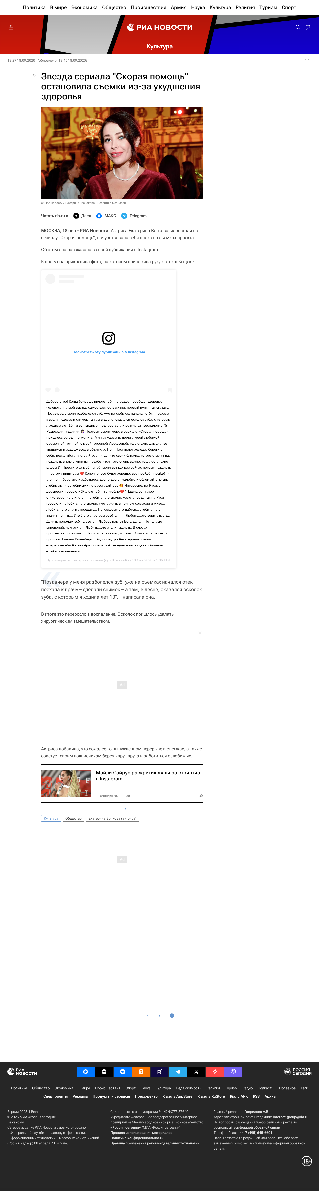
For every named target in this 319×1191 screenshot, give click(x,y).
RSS (256, 1096)
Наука (146, 1088)
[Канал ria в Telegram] (178, 1072)
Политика (19, 1088)
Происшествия (107, 1088)
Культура (51, 818)
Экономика (64, 1088)
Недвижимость (188, 1088)
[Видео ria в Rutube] (159, 1072)
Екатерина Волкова (148, 230)
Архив (270, 1096)
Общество (73, 818)
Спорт (130, 1088)
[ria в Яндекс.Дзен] (104, 1072)
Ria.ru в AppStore (177, 1096)
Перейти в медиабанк (112, 203)
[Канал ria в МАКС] (86, 1072)
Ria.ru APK (239, 1096)
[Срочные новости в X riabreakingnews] (215, 1072)
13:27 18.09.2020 (21, 60)
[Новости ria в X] (196, 1072)
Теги (304, 1088)
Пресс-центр (146, 1096)
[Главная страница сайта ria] (159, 27)
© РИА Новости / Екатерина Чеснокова (68, 203)
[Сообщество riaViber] (233, 1072)
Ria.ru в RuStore (211, 1096)
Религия (213, 1088)
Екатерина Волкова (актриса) (113, 818)
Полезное (287, 1088)
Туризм (231, 1088)
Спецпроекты (55, 1096)
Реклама (80, 1096)
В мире (84, 1088)
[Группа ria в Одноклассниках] (141, 1072)
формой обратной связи (259, 1127)
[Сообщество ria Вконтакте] (123, 1072)
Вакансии (15, 1122)
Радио (247, 1088)
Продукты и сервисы (111, 1096)
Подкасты (266, 1088)
